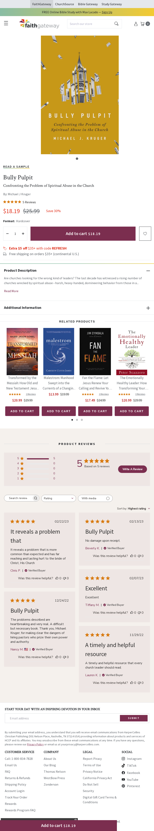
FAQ (7, 771)
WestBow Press (54, 778)
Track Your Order (16, 797)
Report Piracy (92, 759)
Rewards (10, 804)
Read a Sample (16, 166)
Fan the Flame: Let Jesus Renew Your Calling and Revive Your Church (95, 383)
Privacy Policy (35, 744)
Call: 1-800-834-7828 (19, 759)
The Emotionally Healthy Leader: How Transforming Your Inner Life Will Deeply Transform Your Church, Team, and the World (132, 383)
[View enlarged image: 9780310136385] (80, 95)
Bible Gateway (88, 4)
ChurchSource (64, 4)
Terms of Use (92, 765)
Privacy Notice (92, 771)
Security (88, 791)
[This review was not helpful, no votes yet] (64, 578)
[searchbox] (18, 498)
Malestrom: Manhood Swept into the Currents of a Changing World (59, 383)
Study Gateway (112, 4)
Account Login (14, 791)
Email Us (11, 765)
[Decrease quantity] (7, 233)
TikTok (131, 765)
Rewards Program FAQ (20, 810)
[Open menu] (6, 23)
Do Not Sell (90, 784)
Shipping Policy (15, 784)
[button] (77, 158)
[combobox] (94, 23)
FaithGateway (41, 4)
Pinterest (133, 786)
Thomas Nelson (55, 771)
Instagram (134, 759)
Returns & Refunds (17, 778)
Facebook (133, 773)
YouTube (132, 780)
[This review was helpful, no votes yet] (57, 578)
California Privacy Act (97, 778)
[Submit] (116, 24)
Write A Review (133, 469)
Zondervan (51, 784)
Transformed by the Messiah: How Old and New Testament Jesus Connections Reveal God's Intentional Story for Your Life (22, 383)
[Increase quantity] (23, 233)
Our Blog (50, 765)
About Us (50, 759)
